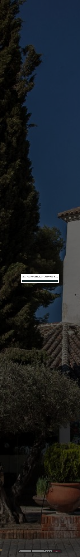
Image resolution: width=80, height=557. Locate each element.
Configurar (28, 280)
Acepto (52, 280)
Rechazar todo (40, 280)
